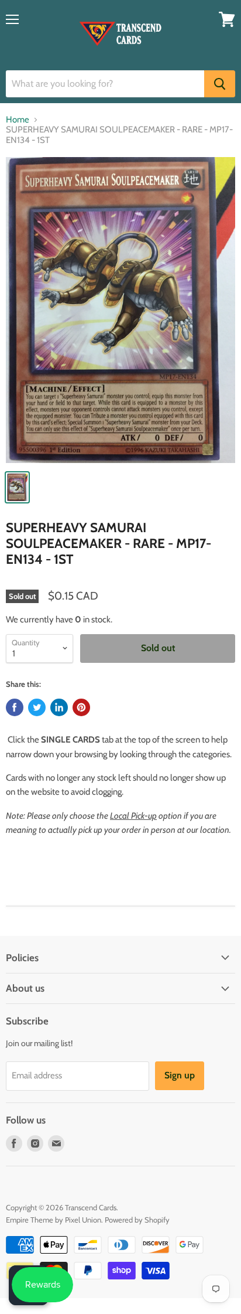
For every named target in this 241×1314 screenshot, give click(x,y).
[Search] (219, 83)
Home (17, 120)
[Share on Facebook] (14, 707)
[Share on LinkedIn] (59, 707)
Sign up (179, 1075)
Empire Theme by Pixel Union (53, 1219)
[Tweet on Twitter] (37, 707)
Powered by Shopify (137, 1219)
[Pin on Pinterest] (81, 707)
